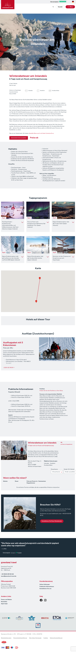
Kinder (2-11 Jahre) (69, 469)
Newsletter (4, 601)
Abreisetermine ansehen (18, 137)
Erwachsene (54, 469)
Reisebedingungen (6, 638)
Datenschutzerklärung (56, 638)
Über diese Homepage (35, 638)
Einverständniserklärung (20, 638)
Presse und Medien (6, 599)
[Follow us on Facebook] (41, 600)
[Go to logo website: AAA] (4, 642)
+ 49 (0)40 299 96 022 (7, 574)
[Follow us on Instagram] (45, 600)
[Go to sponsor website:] (6, 618)
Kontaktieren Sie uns (45, 588)
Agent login (4, 603)
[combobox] (73, 2)
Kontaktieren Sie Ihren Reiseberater (52, 521)
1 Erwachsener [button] (56, 471)
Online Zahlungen (45, 584)
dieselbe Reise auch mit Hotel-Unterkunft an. (41, 133)
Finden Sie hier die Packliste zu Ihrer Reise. (51, 390)
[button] (36, 301)
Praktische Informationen (47, 586)
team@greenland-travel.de (8, 576)
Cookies (45, 638)
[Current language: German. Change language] (73, 2)
